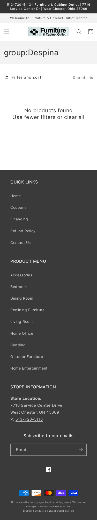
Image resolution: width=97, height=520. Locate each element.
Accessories (21, 275)
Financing (19, 219)
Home (15, 196)
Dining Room (21, 298)
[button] (6, 31)
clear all (74, 117)
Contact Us (20, 242)
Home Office (21, 333)
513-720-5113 (29, 419)
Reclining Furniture (27, 310)
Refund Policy (23, 231)
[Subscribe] (80, 450)
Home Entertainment (29, 368)
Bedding (18, 345)
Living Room (21, 321)
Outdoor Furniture (26, 356)
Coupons (18, 207)
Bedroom (18, 286)
